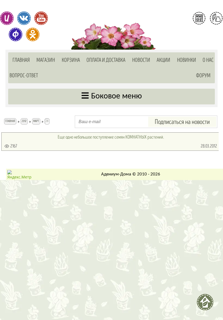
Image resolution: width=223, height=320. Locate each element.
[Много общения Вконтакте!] (24, 18)
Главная (21, 60)
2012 (24, 121)
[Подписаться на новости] (199, 18)
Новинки (186, 60)
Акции (163, 60)
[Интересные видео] (41, 18)
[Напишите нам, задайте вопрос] (216, 18)
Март (36, 121)
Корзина (71, 60)
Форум (203, 75)
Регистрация (208, 31)
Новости (141, 60)
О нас (208, 60)
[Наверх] (207, 304)
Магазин (45, 60)
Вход (207, 40)
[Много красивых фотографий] (7, 18)
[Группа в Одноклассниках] (32, 34)
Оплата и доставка (105, 60)
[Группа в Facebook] (15, 34)
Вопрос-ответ (24, 75)
